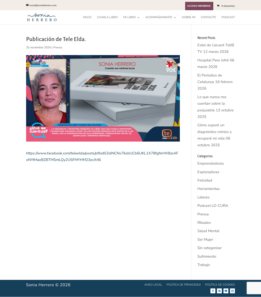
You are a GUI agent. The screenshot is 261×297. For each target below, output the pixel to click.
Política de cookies (220, 284)
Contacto (208, 17)
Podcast (228, 17)
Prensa (57, 47)
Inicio (87, 17)
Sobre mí (188, 17)
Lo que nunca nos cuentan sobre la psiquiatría (212, 103)
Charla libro (107, 17)
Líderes (203, 197)
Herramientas (208, 188)
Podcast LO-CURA (212, 205)
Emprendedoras (210, 163)
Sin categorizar (209, 247)
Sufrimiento (206, 256)
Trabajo (203, 264)
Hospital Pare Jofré (213, 60)
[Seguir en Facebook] (212, 290)
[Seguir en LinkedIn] (219, 290)
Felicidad (204, 180)
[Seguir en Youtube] (225, 290)
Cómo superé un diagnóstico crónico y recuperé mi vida (214, 132)
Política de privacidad (184, 284)
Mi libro (129, 17)
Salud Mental (208, 230)
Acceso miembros (199, 6)
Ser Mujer (205, 239)
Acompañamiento (158, 17)
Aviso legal (153, 284)
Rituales (204, 222)
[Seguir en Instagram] (232, 290)
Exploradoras (208, 172)
